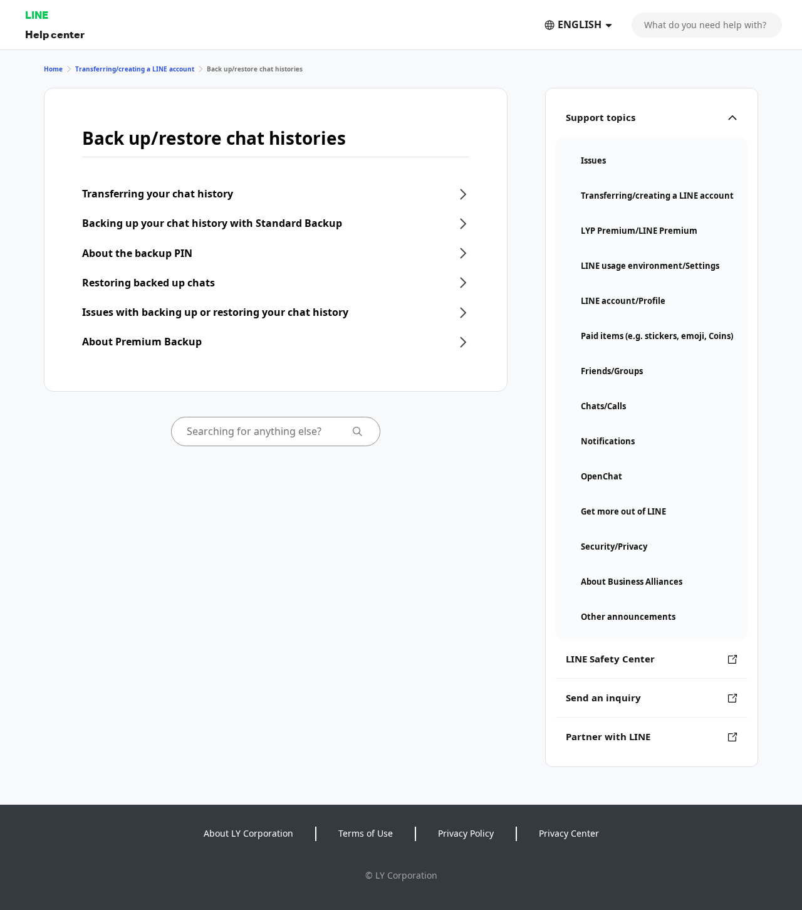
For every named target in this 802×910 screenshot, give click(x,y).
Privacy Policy (466, 833)
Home (53, 69)
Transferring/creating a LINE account (134, 69)
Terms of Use (365, 833)
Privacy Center (569, 833)
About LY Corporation (248, 833)
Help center (55, 34)
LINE (36, 14)
